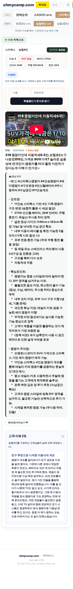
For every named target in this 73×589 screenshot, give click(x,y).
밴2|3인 (23, 23)
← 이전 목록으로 (14, 39)
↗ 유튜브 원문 (32, 150)
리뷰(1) (11, 74)
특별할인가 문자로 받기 (36, 101)
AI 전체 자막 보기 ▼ (18, 422)
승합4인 (43, 23)
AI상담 (42, 4)
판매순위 (22, 15)
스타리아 (43, 15)
